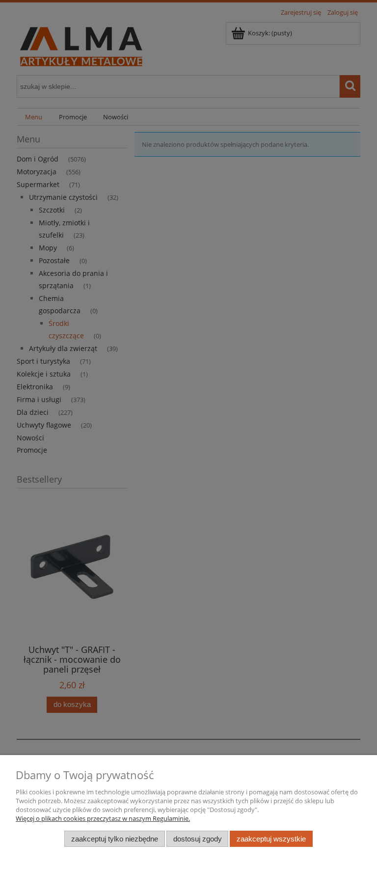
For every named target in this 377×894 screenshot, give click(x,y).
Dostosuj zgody (197, 839)
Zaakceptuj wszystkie (271, 839)
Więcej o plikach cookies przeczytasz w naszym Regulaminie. (103, 818)
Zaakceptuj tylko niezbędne (114, 839)
